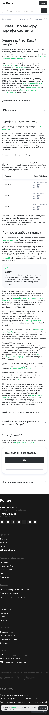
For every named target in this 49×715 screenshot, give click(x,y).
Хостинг (3, 543)
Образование (6, 570)
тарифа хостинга (9, 240)
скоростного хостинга (19, 163)
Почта (2, 546)
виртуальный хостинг (22, 54)
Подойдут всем (6, 562)
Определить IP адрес (9, 593)
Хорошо (43, 708)
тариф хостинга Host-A (32, 83)
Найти (44, 10)
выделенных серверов (16, 357)
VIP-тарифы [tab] (29, 155)
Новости (3, 620)
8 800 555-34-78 (9, 507)
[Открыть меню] (3, 3)
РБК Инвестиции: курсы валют (13, 662)
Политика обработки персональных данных (19, 698)
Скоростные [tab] (7, 155)
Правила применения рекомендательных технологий (23, 702)
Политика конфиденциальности (14, 695)
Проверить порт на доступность (14, 597)
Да (24, 460)
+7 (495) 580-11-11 (9, 513)
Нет (24, 467)
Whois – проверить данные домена (15, 589)
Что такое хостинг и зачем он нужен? (24, 57)
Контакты (4, 613)
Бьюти (2, 573)
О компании (5, 609)
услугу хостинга (9, 65)
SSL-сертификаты (7, 550)
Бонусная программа (9, 639)
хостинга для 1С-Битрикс (20, 368)
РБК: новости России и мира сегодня (16, 655)
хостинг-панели (19, 67)
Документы (5, 643)
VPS (37, 354)
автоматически (33, 88)
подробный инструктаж (24, 442)
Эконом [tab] (18, 155)
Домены (3, 539)
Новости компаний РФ (10, 658)
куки (14, 707)
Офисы (3, 616)
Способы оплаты (7, 636)
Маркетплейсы (6, 566)
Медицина (4, 577)
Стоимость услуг (7, 632)
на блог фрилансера (32, 320)
